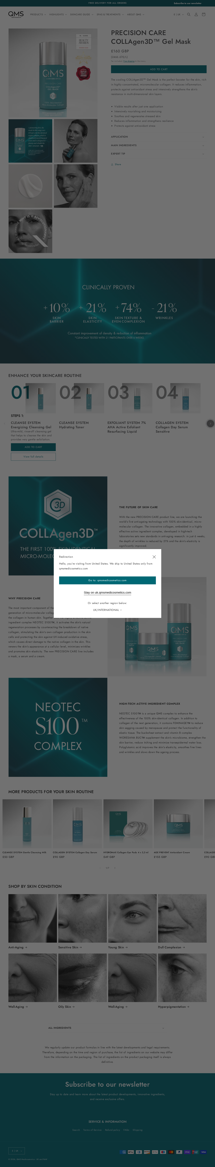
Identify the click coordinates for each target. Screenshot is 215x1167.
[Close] (154, 557)
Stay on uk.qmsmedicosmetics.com (107, 592)
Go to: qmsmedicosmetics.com (107, 580)
